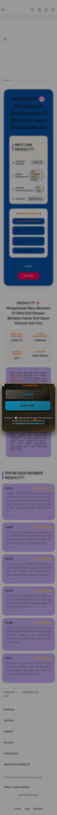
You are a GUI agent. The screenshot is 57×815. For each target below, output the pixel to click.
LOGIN (27, 394)
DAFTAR (27, 405)
